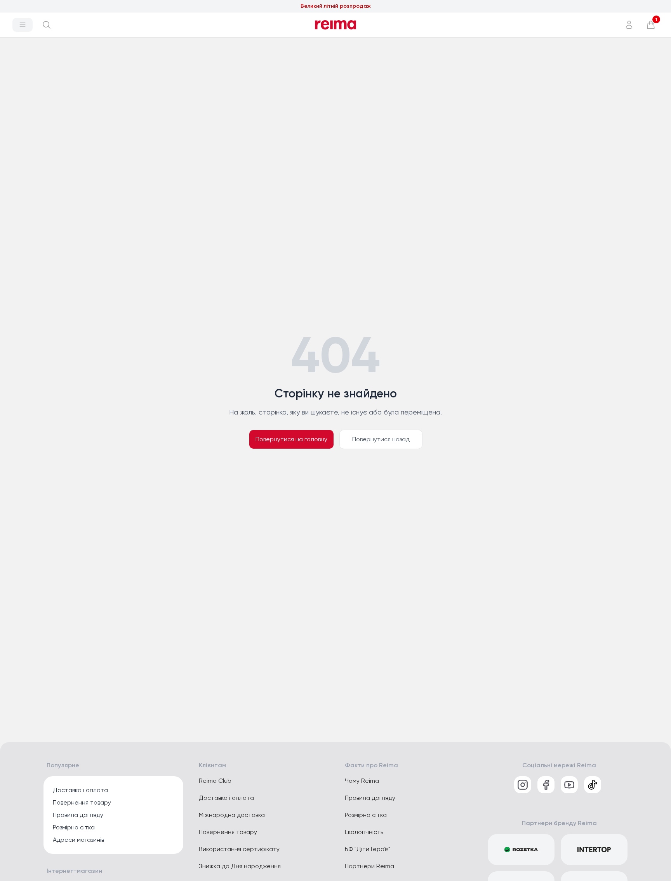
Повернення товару (82, 802)
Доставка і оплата (80, 790)
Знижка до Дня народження (240, 866)
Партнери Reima (369, 866)
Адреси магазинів (78, 839)
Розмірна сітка (74, 827)
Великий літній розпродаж (336, 6)
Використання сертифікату (239, 849)
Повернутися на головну (291, 439)
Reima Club (215, 780)
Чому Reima (362, 780)
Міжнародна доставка (232, 815)
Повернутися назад (381, 439)
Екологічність (364, 832)
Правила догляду (78, 815)
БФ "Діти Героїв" (367, 849)
